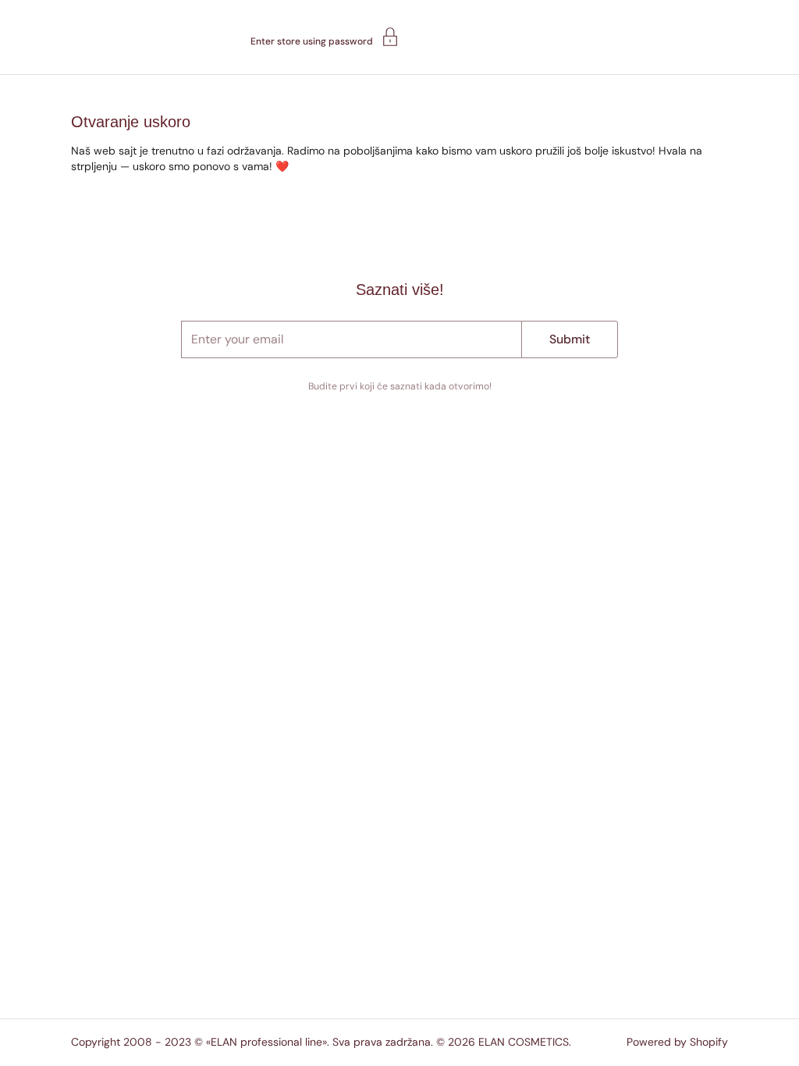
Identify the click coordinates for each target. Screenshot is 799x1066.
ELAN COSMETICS (523, 1042)
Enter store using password (311, 40)
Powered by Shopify (677, 1042)
